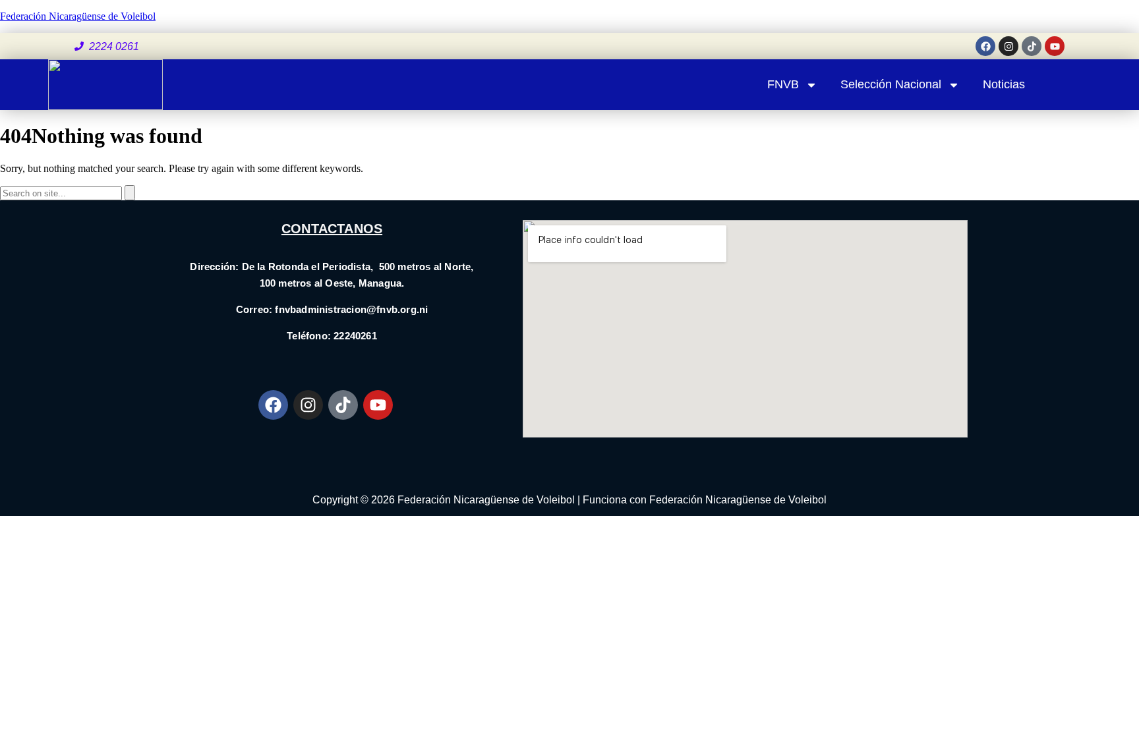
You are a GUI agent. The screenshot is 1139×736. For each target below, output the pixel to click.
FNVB (783, 84)
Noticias (1004, 84)
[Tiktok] (1031, 46)
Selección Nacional (890, 84)
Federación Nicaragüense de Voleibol (78, 16)
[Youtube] (1055, 46)
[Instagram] (1008, 46)
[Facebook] (985, 46)
